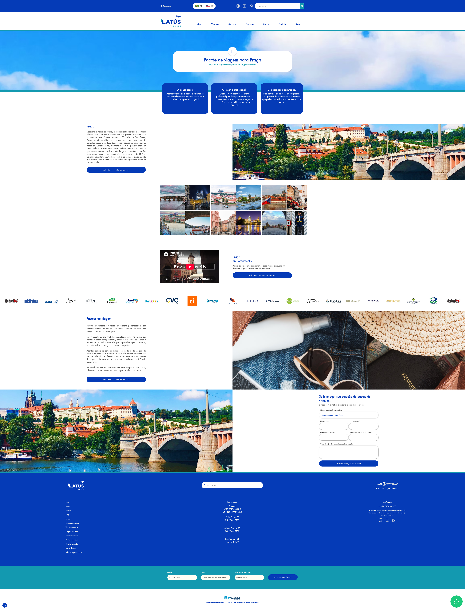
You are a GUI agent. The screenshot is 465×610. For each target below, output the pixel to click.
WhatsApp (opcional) (243, 572)
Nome (169, 572)
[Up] (4, 605)
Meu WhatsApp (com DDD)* (361, 432)
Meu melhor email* (327, 432)
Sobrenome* (355, 421)
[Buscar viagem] (302, 6)
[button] (215, 24)
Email (203, 572)
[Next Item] (303, 210)
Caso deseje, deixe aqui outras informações (336, 444)
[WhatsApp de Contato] (456, 601)
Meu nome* (324, 421)
